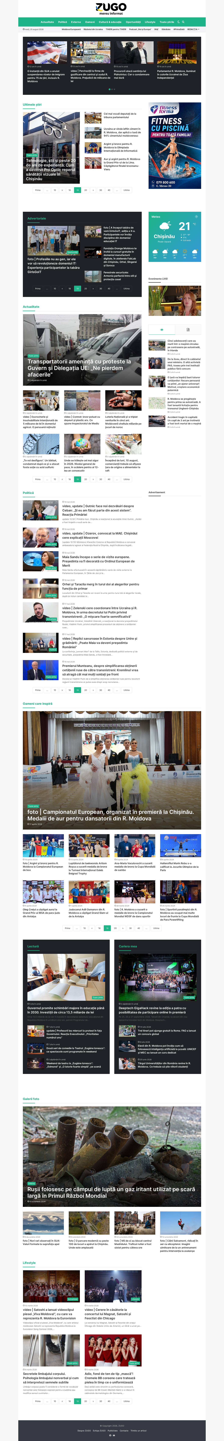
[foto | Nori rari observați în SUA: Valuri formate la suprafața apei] (43, 1222)
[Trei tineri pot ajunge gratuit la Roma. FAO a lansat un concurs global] (127, 1031)
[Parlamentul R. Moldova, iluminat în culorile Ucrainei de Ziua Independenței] (177, 52)
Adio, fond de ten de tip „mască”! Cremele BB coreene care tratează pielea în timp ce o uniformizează (110, 1378)
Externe (76, 21)
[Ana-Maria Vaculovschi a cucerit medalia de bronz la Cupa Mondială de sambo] (134, 845)
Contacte (124, 1430)
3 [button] (114, 89)
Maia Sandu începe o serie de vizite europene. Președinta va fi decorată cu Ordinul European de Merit (98, 561)
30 (101, 190)
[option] (111, 8)
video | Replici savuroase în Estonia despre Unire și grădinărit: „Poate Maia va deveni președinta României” (99, 643)
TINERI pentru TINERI (116, 29)
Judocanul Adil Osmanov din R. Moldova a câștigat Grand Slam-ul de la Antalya (88, 913)
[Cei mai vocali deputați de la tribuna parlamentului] (93, 117)
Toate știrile (167, 21)
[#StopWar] (111, 9)
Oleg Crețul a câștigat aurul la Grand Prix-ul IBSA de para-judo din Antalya (41, 913)
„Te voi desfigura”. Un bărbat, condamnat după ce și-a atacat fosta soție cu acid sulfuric (41, 464)
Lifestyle (150, 21)
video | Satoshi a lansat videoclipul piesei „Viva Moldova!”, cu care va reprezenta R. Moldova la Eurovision (49, 1314)
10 (55, 190)
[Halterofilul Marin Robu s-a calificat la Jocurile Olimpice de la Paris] (180, 845)
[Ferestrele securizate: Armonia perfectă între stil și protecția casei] (93, 276)
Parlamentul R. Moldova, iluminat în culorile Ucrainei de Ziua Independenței (176, 74)
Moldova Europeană (71, 29)
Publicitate (113, 1430)
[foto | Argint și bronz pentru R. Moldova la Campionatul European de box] (43, 845)
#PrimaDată (179, 29)
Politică (62, 21)
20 (85, 190)
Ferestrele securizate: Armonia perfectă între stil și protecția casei (120, 276)
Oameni (90, 21)
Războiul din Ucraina (93, 29)
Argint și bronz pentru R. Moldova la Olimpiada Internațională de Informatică (120, 147)
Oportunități (133, 21)
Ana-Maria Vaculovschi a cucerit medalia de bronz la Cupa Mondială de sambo (134, 867)
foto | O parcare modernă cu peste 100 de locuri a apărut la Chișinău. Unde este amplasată (89, 1244)
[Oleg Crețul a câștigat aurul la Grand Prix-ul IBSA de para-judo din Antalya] (43, 891)
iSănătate (166, 29)
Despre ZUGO (84, 1430)
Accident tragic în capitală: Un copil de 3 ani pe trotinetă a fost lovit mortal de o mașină (184, 420)
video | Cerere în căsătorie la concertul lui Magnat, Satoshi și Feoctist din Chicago (108, 1314)
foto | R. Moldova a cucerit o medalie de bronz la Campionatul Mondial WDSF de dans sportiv (133, 913)
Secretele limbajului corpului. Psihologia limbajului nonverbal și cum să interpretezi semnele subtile (51, 1378)
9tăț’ (156, 29)
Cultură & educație (110, 21)
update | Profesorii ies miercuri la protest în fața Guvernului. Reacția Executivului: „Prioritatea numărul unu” (74, 1034)
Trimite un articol (138, 1430)
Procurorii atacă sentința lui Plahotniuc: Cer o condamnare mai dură (131, 74)
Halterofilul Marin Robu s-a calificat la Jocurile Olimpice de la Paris (179, 867)
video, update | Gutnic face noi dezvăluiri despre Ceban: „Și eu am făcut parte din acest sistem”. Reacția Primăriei (98, 510)
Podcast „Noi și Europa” (140, 29)
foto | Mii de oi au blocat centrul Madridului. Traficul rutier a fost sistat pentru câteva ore (132, 1244)
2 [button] (112, 89)
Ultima (127, 190)
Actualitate (47, 21)
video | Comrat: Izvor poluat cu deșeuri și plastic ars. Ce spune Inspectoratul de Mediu (82, 420)
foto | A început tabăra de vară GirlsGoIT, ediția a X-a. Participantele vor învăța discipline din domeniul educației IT (119, 234)
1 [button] (109, 89)
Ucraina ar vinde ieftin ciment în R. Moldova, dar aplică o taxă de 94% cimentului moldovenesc (122, 132)
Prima (37, 190)
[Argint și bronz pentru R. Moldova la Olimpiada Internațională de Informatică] (93, 148)
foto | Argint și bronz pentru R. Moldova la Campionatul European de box (43, 867)
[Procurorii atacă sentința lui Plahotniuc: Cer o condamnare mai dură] (134, 52)
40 (109, 190)
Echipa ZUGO (99, 1430)
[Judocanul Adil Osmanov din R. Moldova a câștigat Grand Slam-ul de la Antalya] (89, 891)
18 (70, 190)
